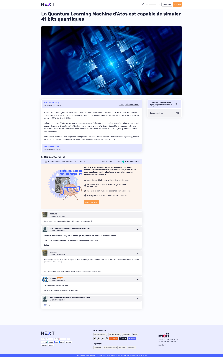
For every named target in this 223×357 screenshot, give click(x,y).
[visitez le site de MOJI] (164, 337)
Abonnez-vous (91, 202)
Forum (135, 334)
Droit (43, 339)
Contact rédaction (114, 334)
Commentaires (156, 113)
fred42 (53, 278)
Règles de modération (110, 347)
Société (51, 345)
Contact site (126, 334)
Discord (133, 338)
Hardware (63, 339)
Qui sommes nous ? (100, 334)
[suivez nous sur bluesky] (94, 338)
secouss (53, 214)
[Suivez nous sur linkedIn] (106, 338)
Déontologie (97, 347)
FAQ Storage (122, 347)
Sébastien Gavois (51, 103)
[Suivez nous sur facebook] (102, 338)
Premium (177, 4)
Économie (50, 339)
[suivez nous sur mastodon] (98, 338)
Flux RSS (114, 338)
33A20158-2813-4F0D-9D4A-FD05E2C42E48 (70, 228)
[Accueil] (48, 4)
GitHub (124, 338)
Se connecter (133, 162)
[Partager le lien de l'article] (176, 104)
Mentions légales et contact (139, 355)
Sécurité (44, 345)
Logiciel (51, 342)
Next (56, 342)
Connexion (167, 4)
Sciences (68, 342)
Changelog (131, 347)
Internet (44, 342)
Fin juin (47, 112)
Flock (56, 339)
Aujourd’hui (49, 123)
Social (62, 342)
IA (68, 339)
